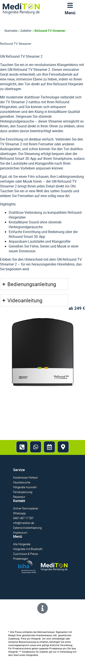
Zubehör (26, 31)
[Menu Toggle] (70, 6)
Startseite (10, 31)
